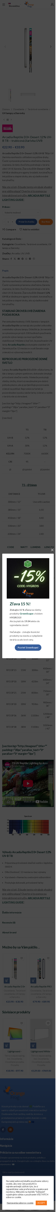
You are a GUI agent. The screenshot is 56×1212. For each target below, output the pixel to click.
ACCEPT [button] (41, 1203)
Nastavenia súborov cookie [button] (20, 1203)
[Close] (52, 550)
